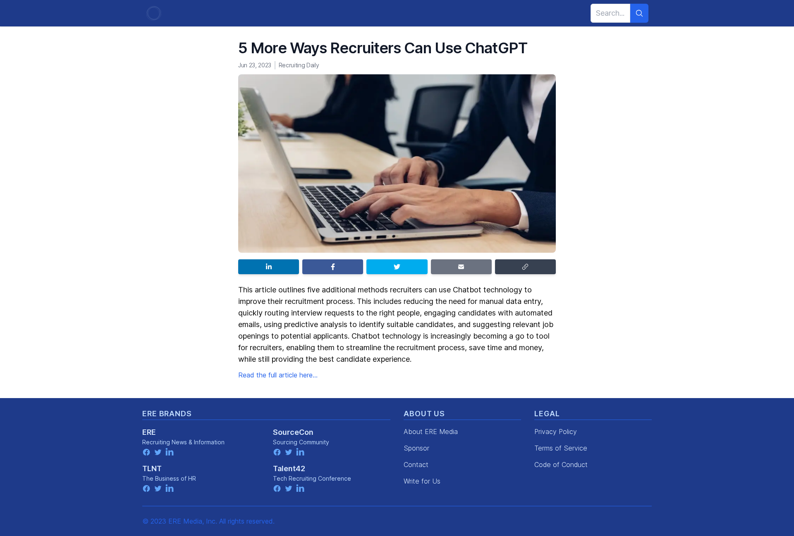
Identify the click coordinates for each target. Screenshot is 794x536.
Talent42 (289, 468)
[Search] (639, 13)
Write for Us (422, 481)
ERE (149, 432)
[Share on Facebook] (332, 266)
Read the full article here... (278, 375)
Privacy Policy (555, 431)
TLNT (152, 468)
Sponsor (416, 448)
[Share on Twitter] (396, 266)
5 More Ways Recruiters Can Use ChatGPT (382, 48)
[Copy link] (525, 266)
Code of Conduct (561, 464)
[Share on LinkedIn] (268, 266)
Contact (416, 464)
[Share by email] (461, 266)
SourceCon (293, 432)
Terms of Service (560, 448)
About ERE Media (431, 431)
